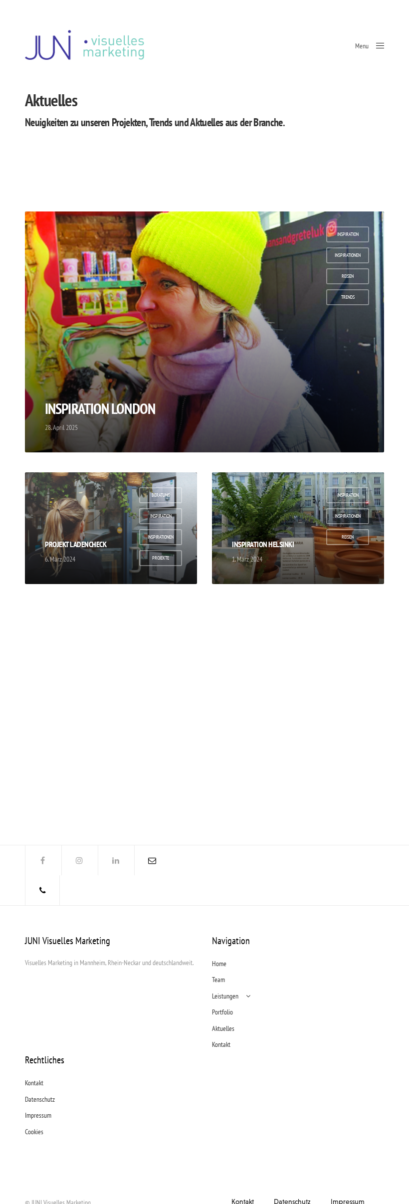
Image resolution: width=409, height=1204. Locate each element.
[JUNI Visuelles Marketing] (85, 45)
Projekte (160, 558)
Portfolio (222, 1011)
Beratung (161, 495)
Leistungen (225, 996)
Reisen (348, 276)
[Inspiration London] (204, 331)
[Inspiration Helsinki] (298, 528)
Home (219, 963)
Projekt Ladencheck (75, 544)
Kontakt (221, 1044)
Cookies (34, 1131)
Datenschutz (40, 1099)
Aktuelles (223, 1028)
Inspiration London (100, 408)
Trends (348, 297)
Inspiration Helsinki (263, 544)
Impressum (38, 1115)
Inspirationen (348, 255)
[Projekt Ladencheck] (111, 528)
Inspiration (348, 234)
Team (218, 979)
